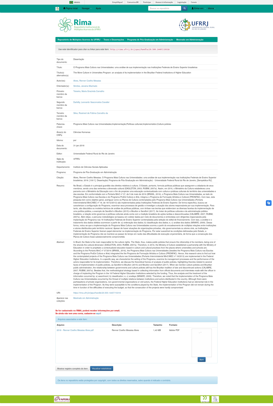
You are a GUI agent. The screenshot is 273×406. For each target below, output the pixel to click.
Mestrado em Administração (189, 39)
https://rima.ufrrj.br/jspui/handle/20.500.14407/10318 (97, 292)
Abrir (201, 359)
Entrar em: (199, 8)
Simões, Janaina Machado (85, 85)
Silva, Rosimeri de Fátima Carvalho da (90, 113)
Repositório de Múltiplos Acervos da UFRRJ (79, 39)
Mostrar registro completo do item (72, 368)
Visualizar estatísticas (101, 368)
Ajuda (98, 8)
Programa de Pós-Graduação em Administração (150, 39)
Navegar (86, 8)
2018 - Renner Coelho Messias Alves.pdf (75, 330)
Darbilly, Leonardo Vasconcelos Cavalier (91, 102)
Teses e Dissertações (114, 39)
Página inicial (71, 8)
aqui (98, 313)
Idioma (211, 8)
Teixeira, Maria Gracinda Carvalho (88, 91)
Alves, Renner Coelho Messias (87, 80)
